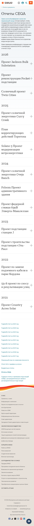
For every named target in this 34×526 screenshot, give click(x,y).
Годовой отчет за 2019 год (9, 348)
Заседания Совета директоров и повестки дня (14, 422)
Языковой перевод (18, 511)
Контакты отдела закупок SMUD (10, 475)
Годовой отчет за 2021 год (9, 340)
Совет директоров (6, 419)
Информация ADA (25, 509)
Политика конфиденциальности (17, 506)
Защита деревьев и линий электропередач (13, 435)
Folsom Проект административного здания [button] (14, 191)
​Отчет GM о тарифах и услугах (11, 364)
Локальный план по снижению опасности (15, 360)
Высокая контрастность (17, 514)
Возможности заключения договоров (12, 469)
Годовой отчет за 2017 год (9, 356)
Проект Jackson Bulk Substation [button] (14, 63)
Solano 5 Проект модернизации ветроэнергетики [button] (12, 149)
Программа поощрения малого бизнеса (13, 466)
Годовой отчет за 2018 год (9, 352)
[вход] (22, 2)
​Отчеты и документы (9, 7)
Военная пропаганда (7, 456)
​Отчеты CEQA (6, 372)
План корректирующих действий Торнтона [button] (13, 133)
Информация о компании (8, 401)
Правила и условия (11, 509)
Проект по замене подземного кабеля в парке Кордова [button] (14, 270)
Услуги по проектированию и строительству (14, 478)
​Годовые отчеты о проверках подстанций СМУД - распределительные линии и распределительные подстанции (15, 379)
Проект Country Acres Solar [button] (11, 306)
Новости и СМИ (5, 410)
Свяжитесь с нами (6, 398)
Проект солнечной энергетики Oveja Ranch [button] (13, 174)
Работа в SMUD (5, 448)
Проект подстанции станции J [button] (13, 230)
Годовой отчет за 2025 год (9, 324)
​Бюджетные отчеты (7, 368)
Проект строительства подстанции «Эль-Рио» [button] (15, 245)
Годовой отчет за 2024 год (9, 328)
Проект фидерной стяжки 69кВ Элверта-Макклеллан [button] (14, 207)
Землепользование (7, 472)
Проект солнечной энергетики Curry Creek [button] (13, 116)
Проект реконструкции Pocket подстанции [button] (15, 78)
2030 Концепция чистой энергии (10, 429)
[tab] (17, 63)
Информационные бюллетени (10, 416)
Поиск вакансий (6, 450)
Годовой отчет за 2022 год (9, 336)
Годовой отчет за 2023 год (9, 332)
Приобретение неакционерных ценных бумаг (14, 484)
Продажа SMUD (6, 463)
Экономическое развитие (8, 481)
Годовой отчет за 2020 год (9, 344)
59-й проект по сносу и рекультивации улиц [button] (15, 285)
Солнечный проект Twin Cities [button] (13, 93)
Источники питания (7, 432)
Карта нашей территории (8, 413)
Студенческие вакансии (8, 453)
